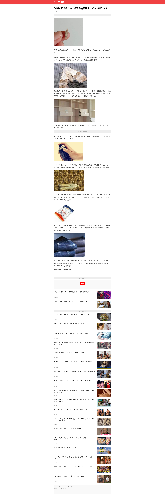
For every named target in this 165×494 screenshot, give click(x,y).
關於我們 (55, 488)
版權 (67, 488)
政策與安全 (60, 488)
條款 (63, 488)
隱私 (65, 488)
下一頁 (82, 283)
